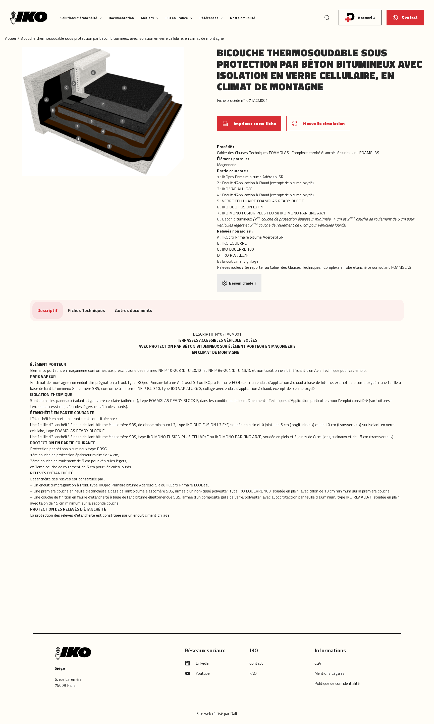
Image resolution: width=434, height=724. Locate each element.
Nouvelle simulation (324, 123)
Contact (256, 663)
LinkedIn (202, 663)
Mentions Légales (329, 673)
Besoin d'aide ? (242, 283)
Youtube (203, 673)
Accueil (11, 38)
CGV (317, 663)
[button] (99, 17)
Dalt (234, 713)
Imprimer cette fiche (255, 123)
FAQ (253, 673)
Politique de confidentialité (337, 683)
